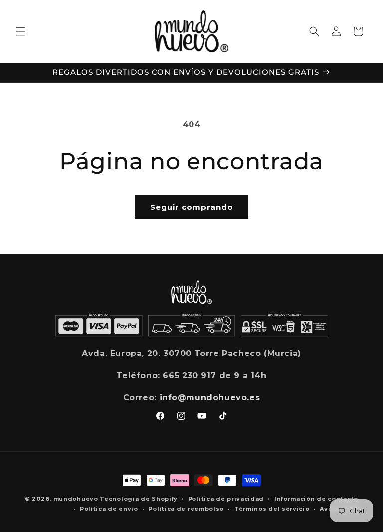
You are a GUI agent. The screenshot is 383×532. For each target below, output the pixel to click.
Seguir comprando (191, 207)
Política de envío (109, 508)
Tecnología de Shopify (139, 498)
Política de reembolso (186, 508)
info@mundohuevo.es (210, 397)
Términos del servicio (272, 508)
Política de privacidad (226, 498)
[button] (21, 31)
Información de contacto (316, 498)
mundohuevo (75, 498)
